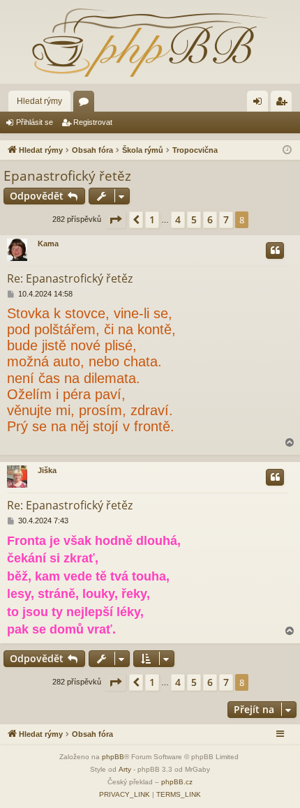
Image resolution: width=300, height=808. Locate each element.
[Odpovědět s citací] (275, 250)
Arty (125, 769)
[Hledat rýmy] (150, 42)
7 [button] (226, 219)
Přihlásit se (34, 122)
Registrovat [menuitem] (284, 104)
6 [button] (210, 219)
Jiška (47, 470)
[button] (115, 219)
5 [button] (194, 219)
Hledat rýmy (39, 101)
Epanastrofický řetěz (67, 176)
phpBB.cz (177, 782)
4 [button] (178, 219)
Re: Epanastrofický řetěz (70, 278)
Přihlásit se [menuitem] (260, 104)
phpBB (113, 757)
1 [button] (152, 219)
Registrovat (92, 122)
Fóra (86, 104)
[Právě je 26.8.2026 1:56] (287, 150)
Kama (48, 243)
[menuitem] (124, 794)
